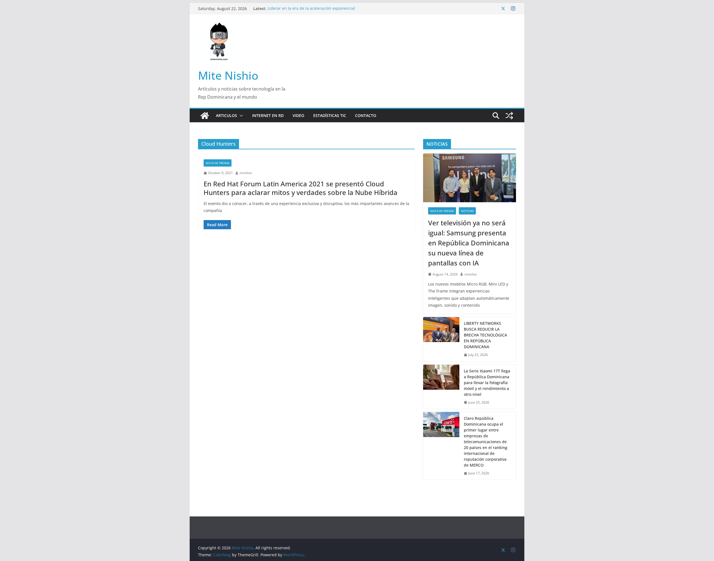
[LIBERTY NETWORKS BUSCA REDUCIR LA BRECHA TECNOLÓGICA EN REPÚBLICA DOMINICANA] (441, 339)
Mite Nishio (228, 75)
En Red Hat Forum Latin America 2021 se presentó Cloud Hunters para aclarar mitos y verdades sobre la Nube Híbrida (300, 188)
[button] (240, 115)
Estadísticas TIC (329, 115)
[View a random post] (509, 115)
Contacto (365, 115)
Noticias (467, 211)
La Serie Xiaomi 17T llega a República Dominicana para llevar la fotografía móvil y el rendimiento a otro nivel (487, 382)
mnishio (246, 172)
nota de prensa (217, 163)
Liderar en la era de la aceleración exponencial (311, 8)
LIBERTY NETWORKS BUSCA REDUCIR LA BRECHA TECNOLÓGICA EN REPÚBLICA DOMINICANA (485, 335)
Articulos (226, 115)
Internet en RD (268, 115)
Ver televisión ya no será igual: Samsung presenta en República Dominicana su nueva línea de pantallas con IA (468, 242)
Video (298, 115)
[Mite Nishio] (204, 115)
